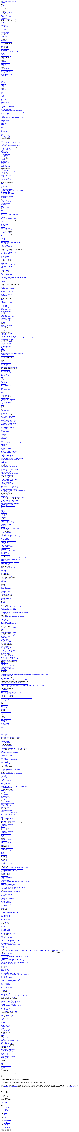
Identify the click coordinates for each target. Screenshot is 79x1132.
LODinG (3, 751)
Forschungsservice (5, 287)
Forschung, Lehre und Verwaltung (9, 997)
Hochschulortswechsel (6, 543)
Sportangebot (4, 161)
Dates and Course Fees (6, 937)
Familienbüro (4, 144)
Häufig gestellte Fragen (6, 114)
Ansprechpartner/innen (6, 246)
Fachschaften (4, 213)
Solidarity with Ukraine (6, 863)
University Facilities (5, 137)
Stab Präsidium (4, 46)
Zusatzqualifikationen (6, 564)
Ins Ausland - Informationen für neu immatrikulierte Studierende (16, 995)
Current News (4, 1028)
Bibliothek (3, 140)
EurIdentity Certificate (6, 1025)
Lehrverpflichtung (5, 646)
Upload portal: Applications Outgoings (10, 980)
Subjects (3, 91)
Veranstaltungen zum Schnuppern (9, 466)
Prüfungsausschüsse (5, 560)
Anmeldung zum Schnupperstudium (9, 473)
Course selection (5, 880)
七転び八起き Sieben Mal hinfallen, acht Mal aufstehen (14, 956)
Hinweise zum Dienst (6, 478)
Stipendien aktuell (5, 585)
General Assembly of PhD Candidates (10, 813)
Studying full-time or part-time (8, 427)
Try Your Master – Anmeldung (8, 608)
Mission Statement (5, 15)
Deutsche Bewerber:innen (7, 483)
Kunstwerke (4, 29)
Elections (3, 322)
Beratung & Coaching (6, 222)
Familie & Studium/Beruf (7, 180)
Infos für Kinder (4, 444)
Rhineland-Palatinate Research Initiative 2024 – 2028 (14, 748)
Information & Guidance (7, 790)
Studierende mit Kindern (7, 187)
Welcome (3, 1033)
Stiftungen (3, 758)
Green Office (4, 36)
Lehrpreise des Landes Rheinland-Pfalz (10, 658)
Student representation (6, 207)
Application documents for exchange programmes (13, 981)
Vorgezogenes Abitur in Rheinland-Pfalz (10, 486)
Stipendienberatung (5, 592)
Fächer (2, 81)
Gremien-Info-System (6, 307)
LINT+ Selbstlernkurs (6, 1054)
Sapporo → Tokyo (5, 965)
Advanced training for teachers (8, 632)
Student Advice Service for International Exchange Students (15, 881)
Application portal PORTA (7, 480)
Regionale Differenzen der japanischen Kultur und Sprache (15, 962)
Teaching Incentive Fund (7, 656)
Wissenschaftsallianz (6, 371)
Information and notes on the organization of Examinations (15, 557)
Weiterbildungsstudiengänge (7, 675)
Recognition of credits (6, 72)
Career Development (6, 834)
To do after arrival (5, 905)
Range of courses (5, 410)
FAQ (2, 510)
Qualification (4, 825)
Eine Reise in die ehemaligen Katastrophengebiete (13, 960)
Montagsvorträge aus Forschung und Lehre (11, 692)
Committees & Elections (6, 302)
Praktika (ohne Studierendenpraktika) (10, 269)
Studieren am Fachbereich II (7, 71)
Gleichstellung (4, 172)
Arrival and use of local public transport (10, 940)
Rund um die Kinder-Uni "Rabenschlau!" (11, 443)
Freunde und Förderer (6, 448)
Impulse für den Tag (5, 151)
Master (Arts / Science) (6, 419)
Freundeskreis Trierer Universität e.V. (10, 367)
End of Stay (3, 883)
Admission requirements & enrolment (10, 912)
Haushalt (3, 238)
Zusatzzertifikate (5, 428)
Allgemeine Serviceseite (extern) (8, 262)
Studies (2, 130)
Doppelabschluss (5, 539)
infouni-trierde (4, 1102)
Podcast (2, 22)
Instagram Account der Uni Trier (8, 461)
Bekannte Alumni (5, 364)
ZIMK (2, 141)
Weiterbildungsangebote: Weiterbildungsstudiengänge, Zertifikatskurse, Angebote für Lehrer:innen (24, 674)
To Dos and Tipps (5, 969)
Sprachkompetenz (5, 1053)
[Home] (3, 2)
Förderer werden (5, 597)
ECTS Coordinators (5, 878)
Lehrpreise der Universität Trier (8, 657)
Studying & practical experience (8, 623)
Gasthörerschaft (4, 691)
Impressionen (4, 40)
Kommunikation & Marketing (8, 288)
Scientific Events (5, 741)
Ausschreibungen (5, 245)
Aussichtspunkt (4, 30)
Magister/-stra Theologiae (7, 424)
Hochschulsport (4, 157)
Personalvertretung (5, 166)
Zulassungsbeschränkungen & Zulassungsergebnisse (13, 490)
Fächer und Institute (5, 63)
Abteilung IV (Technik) (6, 270)
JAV (2, 169)
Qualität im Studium (5, 548)
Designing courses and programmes (9, 651)
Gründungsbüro (4, 155)
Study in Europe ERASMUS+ (8, 972)
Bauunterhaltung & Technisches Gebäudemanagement (14, 277)
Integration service (5, 919)
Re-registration (4, 549)
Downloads (3, 1059)
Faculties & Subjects (9, 1107)
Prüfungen (3, 64)
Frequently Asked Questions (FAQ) (9, 1040)
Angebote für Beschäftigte (7, 150)
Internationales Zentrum (6, 1031)
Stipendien (3, 583)
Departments (4, 129)
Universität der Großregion (7, 372)
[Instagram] (8, 1130)
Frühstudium (4, 450)
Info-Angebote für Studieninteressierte (10, 459)
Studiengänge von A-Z (6, 413)
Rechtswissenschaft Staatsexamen (9, 423)
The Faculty (3, 127)
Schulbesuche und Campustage (8, 457)
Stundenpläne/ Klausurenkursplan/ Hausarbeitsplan (13, 112)
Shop (5, 1114)
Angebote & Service (6, 175)
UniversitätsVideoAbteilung (7, 215)
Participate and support (6, 1038)
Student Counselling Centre (7, 256)
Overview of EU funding (7, 755)
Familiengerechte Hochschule (8, 193)
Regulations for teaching (6, 643)
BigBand (3, 717)
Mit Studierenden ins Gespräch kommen (10, 451)
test (1, 1061)
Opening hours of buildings (7, 546)
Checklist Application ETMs (8, 504)
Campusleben (4, 382)
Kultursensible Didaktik (6, 1050)
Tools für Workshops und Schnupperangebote (12, 458)
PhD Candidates (5, 828)
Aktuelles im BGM (5, 148)
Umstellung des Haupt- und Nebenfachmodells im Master (15, 612)
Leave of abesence (5, 538)
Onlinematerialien (5, 700)
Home (2, 5)
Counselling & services (6, 726)
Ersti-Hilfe (3, 525)
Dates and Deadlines (6, 902)
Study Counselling (5, 871)
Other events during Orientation (8, 522)
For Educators (4, 1024)
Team (2, 817)
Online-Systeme (4, 689)
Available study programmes (8, 898)
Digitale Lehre (4, 639)
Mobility (3, 706)
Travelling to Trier (5, 398)
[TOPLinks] (4, 315)
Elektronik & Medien (6, 276)
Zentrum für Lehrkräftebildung (8, 218)
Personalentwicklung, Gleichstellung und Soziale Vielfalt (14, 290)
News (2, 377)
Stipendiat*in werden (6, 598)
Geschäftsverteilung (5, 44)
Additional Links (5, 1026)
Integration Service (5, 930)
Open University (5, 699)
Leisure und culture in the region (8, 942)
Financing (3, 827)
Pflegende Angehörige (6, 192)
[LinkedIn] (10, 1130)
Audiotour (3, 23)
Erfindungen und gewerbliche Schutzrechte (11, 773)
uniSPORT (3, 335)
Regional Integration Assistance (8, 888)
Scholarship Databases (6, 591)
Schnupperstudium (5, 464)
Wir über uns (4, 164)
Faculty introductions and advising (9, 521)
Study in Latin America (6, 977)
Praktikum (3, 570)
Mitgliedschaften (5, 375)
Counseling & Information (7, 824)
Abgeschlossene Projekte (7, 339)
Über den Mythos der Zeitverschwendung (11, 959)
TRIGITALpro (4, 663)
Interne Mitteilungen (5, 389)
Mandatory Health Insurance (8, 506)
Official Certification (6, 482)
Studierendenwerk (5, 374)
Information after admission (7, 885)
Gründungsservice (5, 775)
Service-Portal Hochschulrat (7, 316)
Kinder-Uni (3, 434)
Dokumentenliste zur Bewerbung (9, 489)
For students (4, 1022)
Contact (2, 403)
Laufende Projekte (5, 330)
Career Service (4, 614)
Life (2, 702)
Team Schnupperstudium (7, 472)
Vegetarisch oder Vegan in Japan (8, 963)
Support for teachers (5, 653)
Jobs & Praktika (4, 721)
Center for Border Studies (7, 1015)
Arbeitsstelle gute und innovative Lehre (10, 286)
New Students (4, 513)
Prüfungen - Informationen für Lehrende (10, 559)
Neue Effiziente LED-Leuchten (8, 336)
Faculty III (3, 75)
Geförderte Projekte (5, 370)
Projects (2, 1035)
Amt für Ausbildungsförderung (8, 250)
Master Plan (3, 599)
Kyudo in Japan (4, 958)
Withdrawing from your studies (8, 541)
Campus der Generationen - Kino (9, 693)
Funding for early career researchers (9, 752)
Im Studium (3, 99)
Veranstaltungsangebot (6, 622)
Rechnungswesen (5, 241)
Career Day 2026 (5, 621)
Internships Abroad (5, 984)
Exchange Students (5, 873)
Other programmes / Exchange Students (10, 508)
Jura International (5, 102)
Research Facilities (5, 228)
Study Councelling (5, 899)
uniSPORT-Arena (5, 344)
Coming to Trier (4, 860)
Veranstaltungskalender (6, 385)
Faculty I (3, 58)
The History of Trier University (8, 19)
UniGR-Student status (6, 1021)
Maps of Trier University (7, 400)
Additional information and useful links (10, 769)
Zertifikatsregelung (5, 1057)
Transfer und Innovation (6, 294)
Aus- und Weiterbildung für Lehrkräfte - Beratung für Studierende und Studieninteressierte (23, 685)
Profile (2, 107)
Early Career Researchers (7, 818)
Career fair (3, 619)
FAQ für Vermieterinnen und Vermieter (10, 891)
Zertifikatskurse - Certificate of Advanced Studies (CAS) (14, 679)
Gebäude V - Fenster (6, 343)
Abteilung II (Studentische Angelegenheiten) (11, 248)
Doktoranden (4, 990)
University (3, 7)
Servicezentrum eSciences (7, 196)
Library (5, 1109)
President (3, 53)
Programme (3, 936)
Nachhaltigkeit (4, 33)
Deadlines (3, 511)
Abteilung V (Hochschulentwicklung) (10, 283)
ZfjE (2, 103)
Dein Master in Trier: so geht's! (8, 609)
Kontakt (3, 194)
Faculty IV (3, 86)
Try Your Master (5, 604)
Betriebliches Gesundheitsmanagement (10, 145)
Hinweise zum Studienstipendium (9, 747)
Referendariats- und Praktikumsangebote (10, 119)
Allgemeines (4, 165)
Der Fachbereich (5, 68)
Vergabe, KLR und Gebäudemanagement (11, 242)
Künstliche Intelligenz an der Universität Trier (12, 143)
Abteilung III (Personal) (6, 259)
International (4, 133)
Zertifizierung (4, 637)
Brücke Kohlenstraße (6, 346)
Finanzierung (4, 994)
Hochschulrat (4, 312)
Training (3, 792)
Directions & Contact (6, 395)
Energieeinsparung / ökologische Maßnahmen (12, 353)
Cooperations (4, 815)
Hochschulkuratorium (6, 318)
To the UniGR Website (6, 1029)
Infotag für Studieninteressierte (8, 452)
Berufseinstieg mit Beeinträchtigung (9, 628)
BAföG (2, 116)
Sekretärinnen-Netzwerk (6, 297)
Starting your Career (5, 625)
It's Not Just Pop (5, 955)
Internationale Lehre (5, 640)
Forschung (3, 85)
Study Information (5, 93)
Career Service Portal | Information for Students (12, 616)
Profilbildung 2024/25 (6, 16)
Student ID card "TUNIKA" (8, 550)
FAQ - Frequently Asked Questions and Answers (13, 887)
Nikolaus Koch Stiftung (6, 742)
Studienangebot (4, 100)
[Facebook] (2, 1130)
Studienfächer (4, 426)
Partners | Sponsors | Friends (7, 356)
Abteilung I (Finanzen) (6, 232)
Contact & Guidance (6, 780)
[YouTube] (6, 1130)
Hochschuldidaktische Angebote (8, 635)
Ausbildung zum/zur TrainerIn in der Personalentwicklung (15, 684)
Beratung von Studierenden (7, 1052)
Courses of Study (5, 876)
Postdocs (3, 836)
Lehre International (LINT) (7, 1043)
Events (2, 853)
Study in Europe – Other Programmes (10, 973)
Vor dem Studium (5, 224)
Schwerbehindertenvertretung (8, 171)
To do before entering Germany (8, 904)
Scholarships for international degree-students (12, 869)
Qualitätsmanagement (6, 293)
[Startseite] (9, 1)
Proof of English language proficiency (10, 503)
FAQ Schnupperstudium (6, 468)
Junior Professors (5, 845)
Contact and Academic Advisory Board (10, 944)
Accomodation (4, 705)
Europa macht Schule (6, 970)
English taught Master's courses (8, 420)
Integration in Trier (5, 1008)
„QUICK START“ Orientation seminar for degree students (15, 867)
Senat (2, 308)
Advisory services (5, 724)
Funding (3, 799)
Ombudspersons (4, 768)
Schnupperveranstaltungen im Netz (9, 469)
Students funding (5, 723)
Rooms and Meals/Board (7, 939)
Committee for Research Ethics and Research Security (14, 786)
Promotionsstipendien (6, 588)
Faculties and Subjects (6, 56)
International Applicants (6, 492)
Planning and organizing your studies (10, 528)
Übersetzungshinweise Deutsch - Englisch (11, 1005)
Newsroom (3, 776)
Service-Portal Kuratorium (7, 319)
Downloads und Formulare (7, 106)
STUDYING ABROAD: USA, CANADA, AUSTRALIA (15, 974)
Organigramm (4, 18)
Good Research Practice (6, 765)
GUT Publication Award (7, 801)
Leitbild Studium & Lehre (7, 642)
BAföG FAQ (4, 580)
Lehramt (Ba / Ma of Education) (8, 421)
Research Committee (6, 785)
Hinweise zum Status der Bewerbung (10, 479)
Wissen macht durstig (6, 471)
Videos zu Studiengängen (7, 455)
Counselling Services (6, 524)
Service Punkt (71, 1086)
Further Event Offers (6, 797)
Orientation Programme (6, 877)
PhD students (4, 908)
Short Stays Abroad (5, 983)
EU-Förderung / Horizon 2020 (8, 1004)
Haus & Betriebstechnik (6, 274)
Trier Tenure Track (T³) (6, 806)
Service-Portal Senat (5, 309)
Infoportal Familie (5, 183)
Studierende (3, 225)
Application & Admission (7, 475)
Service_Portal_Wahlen (6, 325)
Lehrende (3, 227)
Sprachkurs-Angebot (6, 201)
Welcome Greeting (5, 520)
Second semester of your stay (8, 884)
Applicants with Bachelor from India (9, 500)
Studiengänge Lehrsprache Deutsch (9, 487)
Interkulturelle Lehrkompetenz (8, 1049)
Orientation (3, 517)
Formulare (3, 581)
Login (2, 388)
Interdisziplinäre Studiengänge (8, 416)
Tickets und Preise (5, 162)
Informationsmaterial (6, 1007)
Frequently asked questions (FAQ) (9, 943)
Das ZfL (3, 221)
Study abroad (4, 966)
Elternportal (3, 441)
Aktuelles (3, 78)
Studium (3, 82)
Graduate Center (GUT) (6, 787)
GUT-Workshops (5, 794)
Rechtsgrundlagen (5, 113)
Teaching (3, 629)
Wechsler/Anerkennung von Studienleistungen (12, 117)
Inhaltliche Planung (5, 993)
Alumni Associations (6, 363)
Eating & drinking (5, 707)
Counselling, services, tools (7, 668)
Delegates (3, 217)
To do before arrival (5, 915)
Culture (2, 714)
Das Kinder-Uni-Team (6, 447)
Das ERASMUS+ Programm (8, 1000)
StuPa (2, 210)
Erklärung (3, 392)
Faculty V (3, 96)
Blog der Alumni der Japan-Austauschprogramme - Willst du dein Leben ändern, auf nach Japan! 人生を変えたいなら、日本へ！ (33, 950)
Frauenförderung (5, 178)
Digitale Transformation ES (7, 665)
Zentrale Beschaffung (6, 243)
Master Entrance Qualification (8, 501)
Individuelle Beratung (6, 636)
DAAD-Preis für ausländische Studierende (11, 870)
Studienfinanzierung (5, 573)
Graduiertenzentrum (5, 154)
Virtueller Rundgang (6, 402)
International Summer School (8, 933)
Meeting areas (4, 720)
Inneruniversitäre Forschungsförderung (10, 737)
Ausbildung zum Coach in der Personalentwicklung (13, 682)
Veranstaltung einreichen (7, 440)
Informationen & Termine (7, 321)
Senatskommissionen (6, 311)
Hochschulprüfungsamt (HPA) (8, 252)
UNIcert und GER (5, 203)
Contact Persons (4, 762)
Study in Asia (4, 976)
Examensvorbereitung (6, 109)
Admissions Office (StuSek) (7, 255)
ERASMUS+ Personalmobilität (8, 1003)
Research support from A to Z (8, 764)
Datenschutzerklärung (6, 1066)
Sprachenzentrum (5, 197)
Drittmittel (3, 239)
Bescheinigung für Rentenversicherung (10, 536)
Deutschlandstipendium (6, 365)
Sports (5, 1113)
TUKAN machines (5, 545)
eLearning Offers (5, 796)
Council (2, 811)
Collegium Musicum (6, 719)
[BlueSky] (4, 1130)
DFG (2, 754)
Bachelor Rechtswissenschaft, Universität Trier (12, 110)
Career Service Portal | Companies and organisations (13, 618)
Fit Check (3, 602)
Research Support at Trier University (9, 759)
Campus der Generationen (7, 686)
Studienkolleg (4, 496)
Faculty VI (3, 124)
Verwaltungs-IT (4, 295)
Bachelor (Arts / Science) (7, 417)
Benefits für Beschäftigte (7, 266)
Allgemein (3, 79)
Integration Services (5, 901)
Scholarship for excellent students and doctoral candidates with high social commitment (22, 590)
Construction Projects (6, 326)
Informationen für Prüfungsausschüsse (10, 562)
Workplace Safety (5, 49)
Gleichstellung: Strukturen (7, 179)
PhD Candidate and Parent (7, 803)
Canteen (6, 1110)
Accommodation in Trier (7, 894)
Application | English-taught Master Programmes (12, 497)
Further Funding (5, 804)
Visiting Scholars (5, 922)
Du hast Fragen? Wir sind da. (8, 611)
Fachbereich (4, 61)
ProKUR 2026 (4, 123)
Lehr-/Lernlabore (5, 678)
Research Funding (5, 734)
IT (4, 1112)
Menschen (3, 384)
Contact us (3, 921)
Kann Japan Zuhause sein (7, 953)
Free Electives (4, 430)
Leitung (2, 235)
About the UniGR (5, 1014)
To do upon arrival (5, 916)
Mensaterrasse (4, 347)
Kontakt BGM (4, 152)
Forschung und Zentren (6, 74)
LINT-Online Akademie (6, 1046)
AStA (2, 211)
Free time (3, 709)
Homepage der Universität (10, 1086)
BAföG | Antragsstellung (7, 578)
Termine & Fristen (5, 553)
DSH (2, 206)
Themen (3, 350)
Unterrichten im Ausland (7, 988)
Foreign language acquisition (8, 567)
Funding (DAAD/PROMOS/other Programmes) (12, 979)
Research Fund (4, 740)
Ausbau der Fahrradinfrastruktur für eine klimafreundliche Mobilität (17, 337)
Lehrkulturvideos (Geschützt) (8, 1056)
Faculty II (3, 65)
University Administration (7, 229)
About (2, 1039)
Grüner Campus (4, 26)
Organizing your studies (6, 532)
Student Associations (6, 712)
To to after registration (6, 515)
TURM (2, 301)
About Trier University (6, 12)
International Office (5, 253)
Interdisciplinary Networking (8, 814)
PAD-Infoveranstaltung (6, 987)
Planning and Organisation (7, 925)
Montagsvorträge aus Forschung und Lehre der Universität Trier (16, 698)
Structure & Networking (6, 807)
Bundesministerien (5, 756)
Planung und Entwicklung (7, 291)
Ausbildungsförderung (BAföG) (8, 576)
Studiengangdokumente (6, 647)
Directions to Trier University (8, 399)
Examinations (4, 131)
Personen (3, 105)
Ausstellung (3, 25)
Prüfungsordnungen (5, 563)
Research (3, 92)
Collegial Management (6, 810)
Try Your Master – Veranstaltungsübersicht (11, 607)
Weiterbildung (4, 670)
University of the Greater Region (9, 1011)
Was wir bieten (4, 263)
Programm (3, 438)
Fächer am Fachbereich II (7, 70)
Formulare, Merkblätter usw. (7, 278)
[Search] (15, 1073)
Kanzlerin (3, 54)
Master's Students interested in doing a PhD (11, 821)
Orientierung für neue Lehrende (8, 650)
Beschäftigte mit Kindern (7, 189)
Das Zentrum (4, 200)
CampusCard (4, 672)
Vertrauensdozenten (5, 783)
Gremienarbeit (4, 305)
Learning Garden (5, 32)
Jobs (2, 267)
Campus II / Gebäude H (6, 333)
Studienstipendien (5, 587)
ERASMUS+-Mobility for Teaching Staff (11, 1001)
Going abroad (4, 947)
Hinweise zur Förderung (6, 745)
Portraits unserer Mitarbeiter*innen (9, 264)
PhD (2, 507)
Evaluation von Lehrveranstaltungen (9, 649)
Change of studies (5, 542)
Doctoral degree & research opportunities (11, 911)
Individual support (5, 918)
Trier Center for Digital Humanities (9, 214)
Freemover (3, 895)
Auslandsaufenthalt (5, 569)
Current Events (4, 1018)
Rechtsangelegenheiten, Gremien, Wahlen (11, 51)
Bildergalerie (4, 437)
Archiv (2, 393)
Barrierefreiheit (4, 354)
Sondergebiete (4, 236)
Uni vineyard (4, 37)
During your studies (5, 529)
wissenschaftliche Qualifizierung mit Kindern (12, 190)
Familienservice (4, 186)
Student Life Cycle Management (8, 257)
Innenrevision (4, 50)
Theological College (5, 136)
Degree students (4, 864)
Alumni (2, 95)
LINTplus (3, 664)
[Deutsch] (3, 1067)
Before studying (4, 462)
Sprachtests (3, 204)
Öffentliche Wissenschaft (7, 695)
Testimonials (4, 361)
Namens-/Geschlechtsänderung (8, 535)
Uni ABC (3, 527)
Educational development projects (9, 660)
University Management (6, 42)
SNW (2, 300)
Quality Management (6, 667)
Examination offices (5, 555)
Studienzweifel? (4, 552)
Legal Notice (4, 1042)
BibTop (2, 349)
